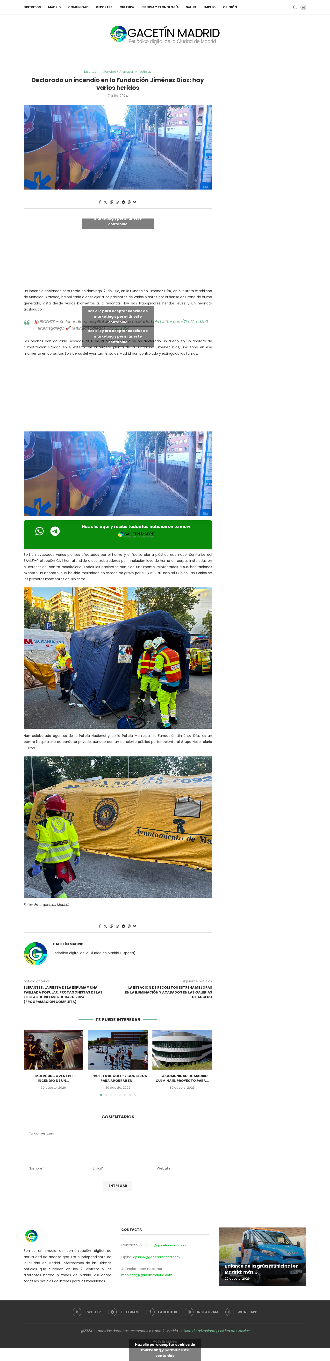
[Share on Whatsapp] (117, 202)
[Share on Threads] (129, 202)
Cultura (127, 7)
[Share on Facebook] (100, 202)
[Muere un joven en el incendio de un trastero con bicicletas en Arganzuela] (53, 1050)
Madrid (54, 7)
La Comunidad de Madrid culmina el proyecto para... (182, 1078)
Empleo (209, 7)
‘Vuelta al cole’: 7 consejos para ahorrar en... (120, 1078)
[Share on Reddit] (111, 202)
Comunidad (78, 7)
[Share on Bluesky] (134, 202)
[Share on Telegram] (123, 202)
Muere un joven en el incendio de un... (55, 1078)
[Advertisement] (118, 394)
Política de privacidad (197, 1330)
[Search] (295, 7)
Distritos (32, 7)
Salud (191, 7)
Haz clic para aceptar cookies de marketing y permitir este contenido (118, 218)
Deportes (104, 7)
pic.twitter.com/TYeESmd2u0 (180, 321)
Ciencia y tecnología (160, 7)
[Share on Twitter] (105, 202)
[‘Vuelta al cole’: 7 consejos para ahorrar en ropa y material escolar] (118, 1050)
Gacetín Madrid (68, 944)
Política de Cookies (234, 1330)
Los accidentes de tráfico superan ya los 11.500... (254, 1269)
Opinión (230, 7)
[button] (30, 1063)
